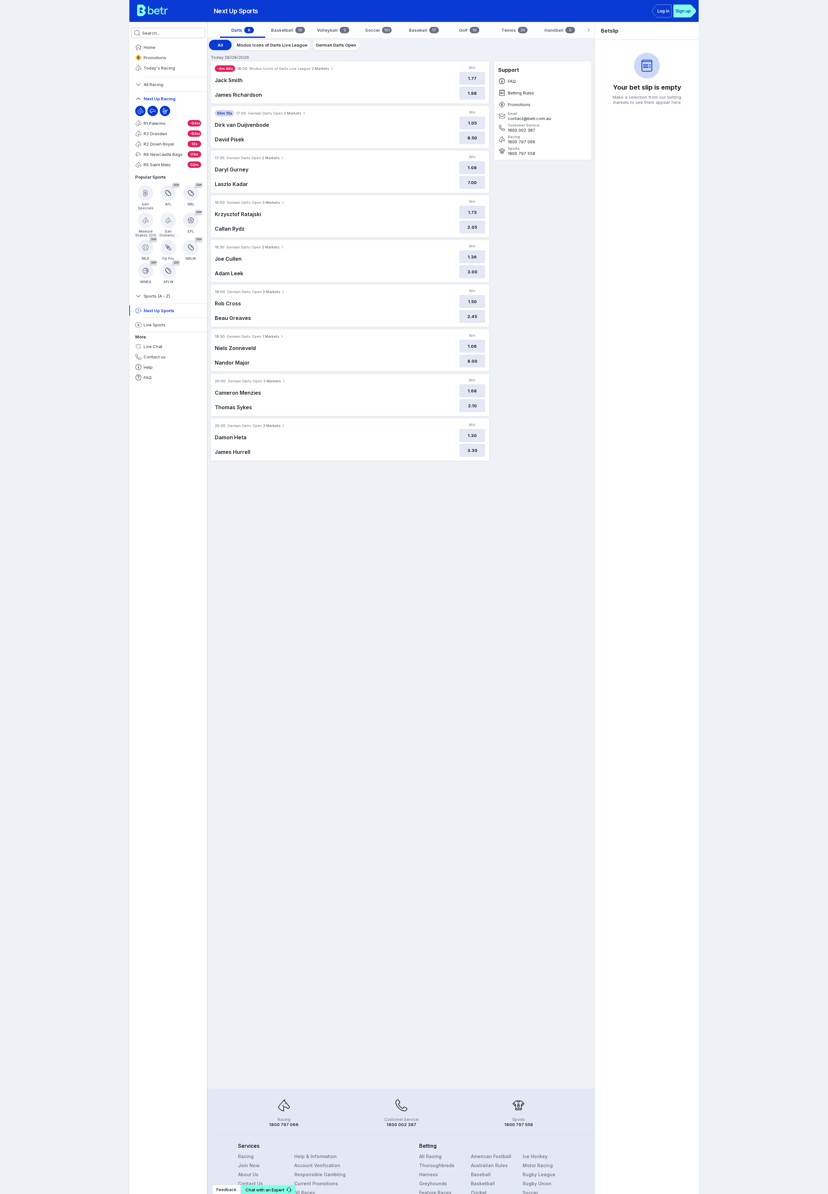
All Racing (430, 1156)
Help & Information (315, 1156)
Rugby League (539, 1174)
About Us (248, 1174)
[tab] (242, 30)
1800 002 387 (521, 130)
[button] (268, 1189)
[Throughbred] (140, 111)
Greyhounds (433, 1183)
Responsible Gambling (319, 1174)
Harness (428, 1174)
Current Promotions (316, 1183)
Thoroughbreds (436, 1165)
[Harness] (165, 111)
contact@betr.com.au (529, 118)
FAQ (512, 81)
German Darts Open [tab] (336, 45)
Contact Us (250, 1183)
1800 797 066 (521, 142)
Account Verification (317, 1165)
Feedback (226, 1189)
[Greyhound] (152, 111)
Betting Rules (521, 93)
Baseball (481, 1174)
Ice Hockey (535, 1156)
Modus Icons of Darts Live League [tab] (272, 45)
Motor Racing (538, 1165)
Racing (246, 1156)
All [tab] (220, 45)
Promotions (519, 105)
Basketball (483, 1183)
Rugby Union (537, 1183)
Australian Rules (489, 1165)
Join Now (249, 1165)
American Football (491, 1156)
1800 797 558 (521, 153)
